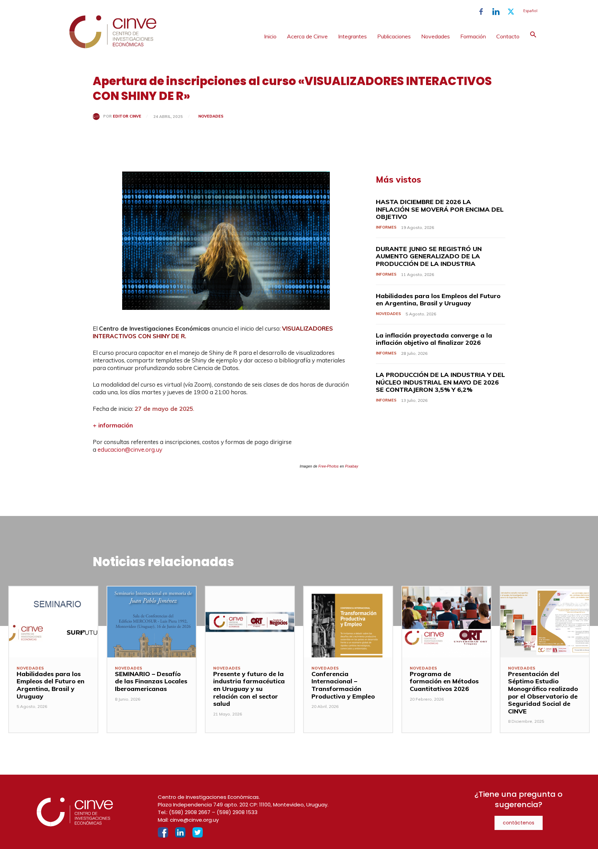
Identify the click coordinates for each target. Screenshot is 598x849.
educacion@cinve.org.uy (130, 449)
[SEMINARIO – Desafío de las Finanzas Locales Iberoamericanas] (151, 622)
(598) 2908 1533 (237, 812)
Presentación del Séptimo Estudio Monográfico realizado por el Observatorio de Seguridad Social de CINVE (543, 692)
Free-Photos (328, 466)
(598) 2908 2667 (189, 812)
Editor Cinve (127, 116)
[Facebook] (481, 12)
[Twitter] (511, 12)
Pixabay (351, 466)
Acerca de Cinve (307, 36)
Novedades (435, 36)
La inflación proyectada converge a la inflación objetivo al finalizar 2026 (434, 339)
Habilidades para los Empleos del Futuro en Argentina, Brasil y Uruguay (438, 299)
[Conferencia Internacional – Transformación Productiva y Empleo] (348, 622)
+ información (113, 425)
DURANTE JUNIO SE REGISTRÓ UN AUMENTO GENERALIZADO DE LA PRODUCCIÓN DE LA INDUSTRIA (429, 256)
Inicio (270, 36)
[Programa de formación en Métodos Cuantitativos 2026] (446, 622)
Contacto (507, 36)
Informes (386, 227)
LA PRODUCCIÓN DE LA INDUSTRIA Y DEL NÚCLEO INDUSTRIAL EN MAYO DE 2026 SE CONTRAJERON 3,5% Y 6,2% (440, 382)
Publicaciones (394, 36)
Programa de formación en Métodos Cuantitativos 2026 (444, 681)
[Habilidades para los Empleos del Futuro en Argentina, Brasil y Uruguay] (53, 622)
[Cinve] (113, 46)
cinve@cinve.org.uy (194, 819)
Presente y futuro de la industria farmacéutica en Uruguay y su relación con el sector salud (249, 689)
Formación (473, 36)
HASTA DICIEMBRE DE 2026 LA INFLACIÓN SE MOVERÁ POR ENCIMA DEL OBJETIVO (440, 209)
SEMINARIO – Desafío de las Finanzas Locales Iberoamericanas (151, 681)
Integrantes (352, 36)
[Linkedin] (496, 12)
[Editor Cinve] (98, 116)
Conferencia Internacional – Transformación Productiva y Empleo (343, 685)
